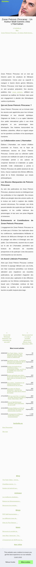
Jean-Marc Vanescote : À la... (11, 535)
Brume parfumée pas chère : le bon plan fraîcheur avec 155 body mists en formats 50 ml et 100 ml (16, 377)
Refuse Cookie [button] (10, 562)
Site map (5, 431)
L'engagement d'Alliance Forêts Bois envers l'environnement (15, 415)
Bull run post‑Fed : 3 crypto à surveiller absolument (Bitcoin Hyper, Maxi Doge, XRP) (27, 339)
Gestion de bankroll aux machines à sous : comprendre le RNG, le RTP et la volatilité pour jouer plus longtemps (16, 369)
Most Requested (7, 427)
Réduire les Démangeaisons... (11, 501)
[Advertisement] (18, 53)
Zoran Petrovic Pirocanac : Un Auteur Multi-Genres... (17, 33)
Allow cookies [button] (25, 562)
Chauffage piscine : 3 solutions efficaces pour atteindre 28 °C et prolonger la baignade (16, 362)
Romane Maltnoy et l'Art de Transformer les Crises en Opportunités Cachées (16, 409)
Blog (17, 30)
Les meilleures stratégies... (10, 497)
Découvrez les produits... (9, 505)
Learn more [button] (18, 557)
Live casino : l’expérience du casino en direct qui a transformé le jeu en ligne (15, 384)
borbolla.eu (17, 28)
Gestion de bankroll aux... (10, 488)
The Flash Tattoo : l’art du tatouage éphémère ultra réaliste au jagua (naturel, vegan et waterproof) (15, 355)
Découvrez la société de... (10, 531)
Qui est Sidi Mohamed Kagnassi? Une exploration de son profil (6, 338)
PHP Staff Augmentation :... (10, 514)
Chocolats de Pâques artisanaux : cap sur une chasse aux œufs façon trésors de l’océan (16, 390)
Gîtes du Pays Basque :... (10, 522)
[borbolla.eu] (18, 8)
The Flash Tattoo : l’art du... (10, 480)
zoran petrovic (17, 92)
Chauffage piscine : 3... (9, 484)
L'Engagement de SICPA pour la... (12, 540)
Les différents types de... (9, 518)
